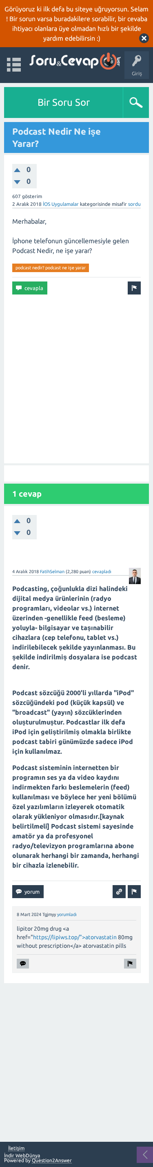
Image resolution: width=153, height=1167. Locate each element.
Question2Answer (52, 1160)
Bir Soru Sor (64, 102)
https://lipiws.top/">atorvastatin (75, 937)
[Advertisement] (76, 379)
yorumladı (67, 914)
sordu (134, 204)
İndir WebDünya (22, 1155)
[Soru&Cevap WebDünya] (74, 61)
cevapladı (101, 571)
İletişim (16, 1148)
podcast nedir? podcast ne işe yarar (51, 267)
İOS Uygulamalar (61, 204)
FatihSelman (52, 571)
